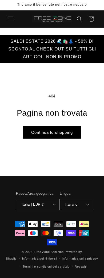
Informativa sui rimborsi (39, 258)
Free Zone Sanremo (49, 251)
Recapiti (81, 266)
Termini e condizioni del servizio (46, 266)
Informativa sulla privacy (80, 258)
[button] (11, 19)
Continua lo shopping (52, 132)
